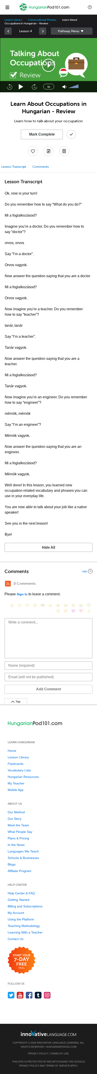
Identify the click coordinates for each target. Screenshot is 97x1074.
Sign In (22, 594)
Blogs (12, 864)
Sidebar (71, 31)
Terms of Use (59, 1053)
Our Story (14, 818)
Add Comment (48, 689)
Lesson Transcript (13, 167)
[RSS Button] (8, 583)
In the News (16, 845)
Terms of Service (58, 1065)
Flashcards (15, 764)
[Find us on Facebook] (29, 995)
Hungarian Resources (23, 777)
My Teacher (16, 783)
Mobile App (15, 790)
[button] (90, 7)
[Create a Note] (48, 151)
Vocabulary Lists (19, 770)
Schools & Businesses (23, 858)
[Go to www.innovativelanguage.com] (48, 1033)
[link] (8, 31)
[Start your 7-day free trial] (21, 960)
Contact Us (15, 939)
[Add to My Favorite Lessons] (33, 151)
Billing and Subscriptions (25, 906)
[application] (48, 65)
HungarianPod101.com (61, 1046)
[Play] (21, 87)
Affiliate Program (19, 871)
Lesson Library (13, 19)
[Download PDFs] (64, 151)
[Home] (44, 10)
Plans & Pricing (18, 838)
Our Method (16, 812)
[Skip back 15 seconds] (9, 87)
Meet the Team (18, 825)
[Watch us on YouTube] (20, 995)
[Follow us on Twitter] (11, 995)
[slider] (74, 86)
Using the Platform (21, 919)
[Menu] (7, 7)
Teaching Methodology (24, 926)
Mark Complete (42, 134)
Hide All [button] (48, 547)
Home (12, 750)
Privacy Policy (38, 1053)
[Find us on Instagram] (47, 995)
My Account (16, 913)
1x (48, 86)
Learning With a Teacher (25, 932)
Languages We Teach (23, 851)
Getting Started (18, 900)
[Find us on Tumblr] (38, 995)
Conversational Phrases (42, 19)
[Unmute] (64, 87)
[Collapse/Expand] (48, 571)
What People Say (20, 832)
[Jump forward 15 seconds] (34, 87)
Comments (40, 167)
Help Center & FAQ (21, 893)
